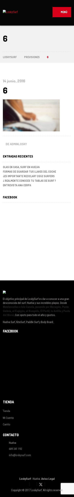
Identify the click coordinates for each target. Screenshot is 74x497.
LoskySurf (25, 478)
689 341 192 (15, 449)
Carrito (6, 424)
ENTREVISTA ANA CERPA (17, 185)
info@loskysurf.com (20, 455)
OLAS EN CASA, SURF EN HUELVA (21, 167)
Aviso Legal (48, 478)
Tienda (6, 411)
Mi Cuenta (8, 417)
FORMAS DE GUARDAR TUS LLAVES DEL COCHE (29, 171)
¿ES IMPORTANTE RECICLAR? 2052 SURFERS (29, 176)
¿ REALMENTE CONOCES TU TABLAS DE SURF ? (29, 180)
